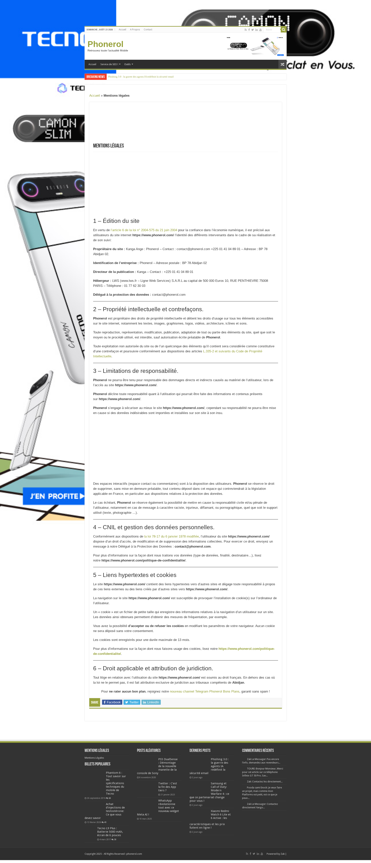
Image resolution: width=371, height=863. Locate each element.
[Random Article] (282, 64)
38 (115, 839)
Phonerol (105, 44)
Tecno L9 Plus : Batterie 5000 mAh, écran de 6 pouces (110, 831)
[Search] (284, 29)
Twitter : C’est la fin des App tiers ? (167, 787)
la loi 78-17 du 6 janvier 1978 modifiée (171, 536)
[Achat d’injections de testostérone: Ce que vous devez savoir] (94, 808)
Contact (148, 29)
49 (105, 822)
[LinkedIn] (256, 29)
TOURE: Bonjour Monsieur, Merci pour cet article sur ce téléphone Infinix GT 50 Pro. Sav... (262, 772)
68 (110, 798)
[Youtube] (260, 29)
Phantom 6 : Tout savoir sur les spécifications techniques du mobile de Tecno (116, 783)
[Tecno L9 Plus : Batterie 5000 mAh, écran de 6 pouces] (90, 831)
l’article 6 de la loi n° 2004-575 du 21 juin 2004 (144, 230)
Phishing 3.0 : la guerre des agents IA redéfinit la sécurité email (141, 76)
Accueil (122, 29)
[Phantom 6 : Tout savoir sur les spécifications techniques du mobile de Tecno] (94, 783)
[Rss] (245, 29)
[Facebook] (249, 29)
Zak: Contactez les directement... (265, 781)
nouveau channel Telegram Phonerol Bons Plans (204, 691)
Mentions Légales (94, 757)
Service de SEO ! (109, 64)
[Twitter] (252, 29)
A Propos (135, 29)
